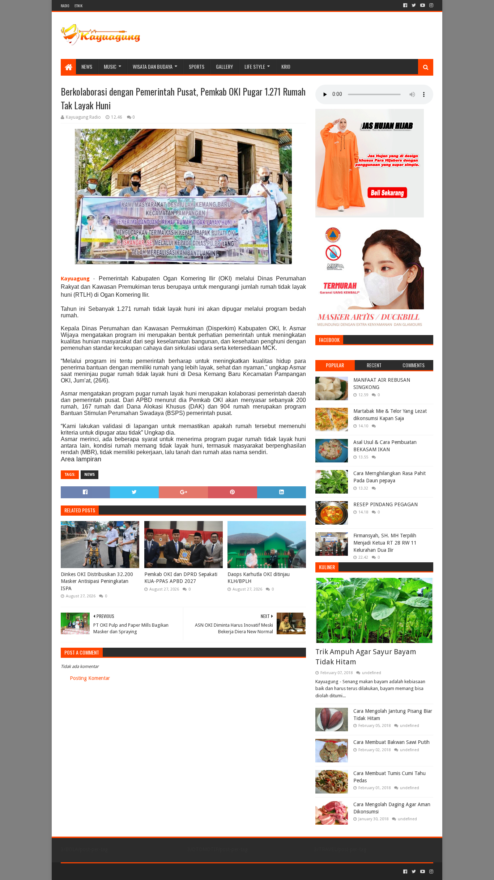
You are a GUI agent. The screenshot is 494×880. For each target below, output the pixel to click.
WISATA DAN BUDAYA (153, 66)
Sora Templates (101, 871)
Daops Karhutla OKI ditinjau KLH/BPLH (258, 577)
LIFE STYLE (254, 66)
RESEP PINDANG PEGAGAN (385, 504)
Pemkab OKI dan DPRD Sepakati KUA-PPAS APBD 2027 (180, 577)
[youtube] (422, 5)
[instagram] (430, 5)
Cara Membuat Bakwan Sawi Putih (391, 742)
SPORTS (196, 66)
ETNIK (78, 5)
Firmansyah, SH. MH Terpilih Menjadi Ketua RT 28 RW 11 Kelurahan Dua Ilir (385, 543)
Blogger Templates (142, 871)
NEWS (86, 66)
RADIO (65, 5)
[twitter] (413, 5)
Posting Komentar (90, 678)
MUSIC (110, 66)
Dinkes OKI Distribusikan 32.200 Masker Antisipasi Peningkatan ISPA (97, 581)
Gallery (224, 66)
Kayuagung (75, 278)
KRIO (285, 66)
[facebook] (405, 5)
